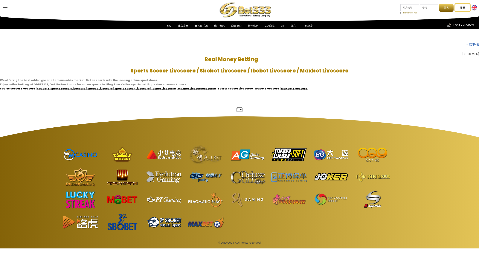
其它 (293, 26)
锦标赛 (309, 26)
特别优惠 (253, 26)
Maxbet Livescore (294, 88)
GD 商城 (269, 26)
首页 (169, 26)
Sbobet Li (43, 88)
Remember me (410, 12)
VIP (283, 26)
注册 (462, 8)
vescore (210, 88)
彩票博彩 (236, 26)
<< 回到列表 (472, 44)
